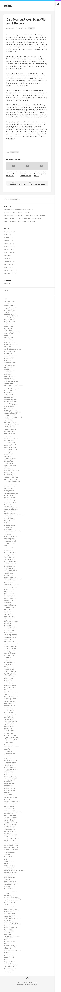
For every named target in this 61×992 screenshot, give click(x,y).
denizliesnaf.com (8, 744)
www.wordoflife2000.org (10, 447)
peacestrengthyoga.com (10, 810)
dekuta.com (7, 859)
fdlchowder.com (8, 833)
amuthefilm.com (8, 609)
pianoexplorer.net (8, 876)
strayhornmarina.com (9, 593)
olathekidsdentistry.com (10, 476)
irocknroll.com (7, 445)
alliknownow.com (8, 582)
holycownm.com (8, 712)
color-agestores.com (9, 543)
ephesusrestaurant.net (9, 884)
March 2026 (8, 240)
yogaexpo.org (7, 534)
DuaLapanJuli (23, 28)
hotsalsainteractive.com (10, 314)
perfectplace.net (8, 529)
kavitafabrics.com (8, 708)
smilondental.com (8, 488)
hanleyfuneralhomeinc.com (11, 477)
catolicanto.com (8, 524)
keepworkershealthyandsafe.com (12, 349)
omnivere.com (7, 323)
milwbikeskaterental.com (10, 685)
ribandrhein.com (8, 520)
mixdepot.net (7, 863)
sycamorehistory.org (9, 867)
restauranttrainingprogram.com (12, 508)
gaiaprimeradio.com (9, 662)
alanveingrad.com (8, 678)
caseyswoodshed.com (10, 740)
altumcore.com (8, 755)
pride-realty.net (7, 925)
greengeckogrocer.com (10, 497)
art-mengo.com (8, 660)
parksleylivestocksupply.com (11, 540)
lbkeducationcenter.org (9, 525)
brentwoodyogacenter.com (11, 845)
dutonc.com (7, 666)
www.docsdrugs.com (9, 829)
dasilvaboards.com (9, 589)
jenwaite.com (7, 934)
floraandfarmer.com (9, 419)
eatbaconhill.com (8, 330)
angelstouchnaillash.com (10, 484)
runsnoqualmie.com (9, 827)
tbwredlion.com (8, 904)
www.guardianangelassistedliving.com (13, 899)
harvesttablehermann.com (10, 413)
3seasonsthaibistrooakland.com (12, 531)
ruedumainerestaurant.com (11, 621)
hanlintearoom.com (9, 931)
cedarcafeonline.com (9, 317)
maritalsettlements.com (10, 684)
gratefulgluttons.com (9, 556)
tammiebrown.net (8, 664)
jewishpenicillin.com (9, 511)
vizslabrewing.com (8, 460)
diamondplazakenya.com (10, 902)
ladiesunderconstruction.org (11, 404)
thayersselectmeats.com (10, 762)
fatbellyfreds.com (8, 888)
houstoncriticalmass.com (10, 577)
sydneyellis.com (8, 504)
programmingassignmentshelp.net (12, 332)
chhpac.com (7, 954)
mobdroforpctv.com (9, 557)
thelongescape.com (9, 667)
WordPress (27, 984)
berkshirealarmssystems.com (11, 458)
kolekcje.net (7, 522)
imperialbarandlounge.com (11, 438)
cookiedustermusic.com (10, 705)
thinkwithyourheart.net (9, 442)
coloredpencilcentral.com (10, 435)
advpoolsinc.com (8, 733)
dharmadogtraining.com (10, 955)
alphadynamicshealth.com (10, 927)
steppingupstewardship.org (11, 849)
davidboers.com (8, 781)
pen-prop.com (7, 799)
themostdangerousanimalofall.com (13, 579)
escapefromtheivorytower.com (12, 424)
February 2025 (9, 264)
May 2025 (7, 255)
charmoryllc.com (8, 573)
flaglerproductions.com (10, 595)
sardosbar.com (8, 454)
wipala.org (6, 545)
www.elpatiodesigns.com (10, 890)
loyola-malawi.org (8, 547)
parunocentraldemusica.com (11, 897)
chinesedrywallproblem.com (11, 698)
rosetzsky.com (7, 623)
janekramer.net (7, 657)
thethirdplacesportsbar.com (11, 883)
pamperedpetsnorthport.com (11, 470)
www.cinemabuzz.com (9, 861)
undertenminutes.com (9, 321)
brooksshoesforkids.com (10, 760)
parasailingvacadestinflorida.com (12, 923)
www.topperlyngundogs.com (11, 804)
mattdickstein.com (8, 785)
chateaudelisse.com (9, 383)
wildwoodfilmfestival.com (10, 387)
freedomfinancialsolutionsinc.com (12, 812)
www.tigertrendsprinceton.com (11, 801)
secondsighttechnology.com (11, 493)
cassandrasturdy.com (9, 559)
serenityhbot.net (8, 794)
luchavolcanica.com (9, 710)
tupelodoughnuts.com (9, 474)
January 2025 (8, 267)
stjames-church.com (9, 628)
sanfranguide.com (8, 572)
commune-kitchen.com (10, 607)
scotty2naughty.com (9, 630)
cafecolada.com (8, 564)
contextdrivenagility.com (10, 637)
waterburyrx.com (8, 731)
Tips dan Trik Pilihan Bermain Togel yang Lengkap (40, 174)
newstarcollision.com (9, 490)
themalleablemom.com (10, 648)
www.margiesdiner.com (10, 831)
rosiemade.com (8, 472)
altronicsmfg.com (8, 328)
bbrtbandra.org (8, 360)
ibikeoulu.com (7, 639)
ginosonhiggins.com (9, 680)
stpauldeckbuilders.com (10, 824)
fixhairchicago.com (9, 742)
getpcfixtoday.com (8, 358)
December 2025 (9, 249)
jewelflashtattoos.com (9, 356)
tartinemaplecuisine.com (10, 655)
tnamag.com (7, 758)
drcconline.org (7, 728)
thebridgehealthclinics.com (10, 769)
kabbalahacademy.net (9, 486)
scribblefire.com (8, 532)
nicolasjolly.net (7, 612)
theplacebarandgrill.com (10, 730)
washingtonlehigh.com (9, 852)
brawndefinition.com (9, 596)
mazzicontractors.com (10, 881)
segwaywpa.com (8, 765)
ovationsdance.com (9, 518)
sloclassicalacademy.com (10, 588)
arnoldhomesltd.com (9, 433)
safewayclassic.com (9, 340)
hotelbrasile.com (8, 390)
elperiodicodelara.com (9, 305)
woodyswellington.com (10, 886)
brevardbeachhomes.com (10, 422)
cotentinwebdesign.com (10, 401)
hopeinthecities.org (9, 554)
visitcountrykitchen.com (10, 675)
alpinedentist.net (8, 374)
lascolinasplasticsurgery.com (11, 838)
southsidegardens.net (9, 877)
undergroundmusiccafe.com (11, 968)
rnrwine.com (7, 943)
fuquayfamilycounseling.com (11, 947)
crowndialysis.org (8, 506)
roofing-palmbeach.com (10, 429)
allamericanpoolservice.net (10, 509)
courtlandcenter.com (9, 723)
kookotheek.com (8, 378)
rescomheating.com (9, 961)
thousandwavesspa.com (10, 721)
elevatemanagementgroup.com (12, 936)
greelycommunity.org (9, 620)
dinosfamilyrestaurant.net (10, 410)
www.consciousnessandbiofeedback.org (14, 870)
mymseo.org (7, 952)
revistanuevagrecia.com (10, 627)
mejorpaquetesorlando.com (11, 479)
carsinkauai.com (8, 920)
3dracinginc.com (8, 575)
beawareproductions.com (10, 636)
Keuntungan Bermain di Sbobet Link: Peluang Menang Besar (20, 221)
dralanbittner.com (8, 461)
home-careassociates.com (11, 536)
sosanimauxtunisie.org (10, 371)
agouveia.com (7, 948)
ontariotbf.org (7, 346)
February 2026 (9, 243)
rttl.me (8, 5)
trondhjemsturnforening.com (11, 900)
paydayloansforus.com (10, 337)
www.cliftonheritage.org (10, 840)
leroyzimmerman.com (9, 938)
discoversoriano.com (9, 566)
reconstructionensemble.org (11, 707)
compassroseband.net (9, 753)
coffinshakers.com (9, 641)
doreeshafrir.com (8, 632)
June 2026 (8, 237)
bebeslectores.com (9, 406)
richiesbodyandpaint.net (10, 307)
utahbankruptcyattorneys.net (11, 444)
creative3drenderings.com (10, 776)
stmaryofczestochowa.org (11, 643)
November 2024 (9, 273)
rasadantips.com (8, 324)
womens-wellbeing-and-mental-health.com (14, 515)
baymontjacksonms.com (10, 687)
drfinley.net (6, 939)
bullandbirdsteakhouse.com (11, 836)
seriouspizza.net (8, 751)
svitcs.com (7, 749)
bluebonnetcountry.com (10, 362)
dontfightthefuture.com (9, 431)
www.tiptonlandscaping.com (11, 847)
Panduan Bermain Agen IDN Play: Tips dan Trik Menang (19, 209)
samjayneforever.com (9, 913)
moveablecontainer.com (10, 396)
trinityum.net (7, 879)
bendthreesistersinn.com (10, 699)
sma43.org (7, 842)
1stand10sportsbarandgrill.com (12, 481)
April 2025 (7, 258)
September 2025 (9, 252)
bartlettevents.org (8, 394)
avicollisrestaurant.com (10, 726)
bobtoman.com (8, 369)
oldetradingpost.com (9, 403)
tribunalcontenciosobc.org (10, 586)
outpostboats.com (9, 550)
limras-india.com (8, 303)
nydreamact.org (8, 353)
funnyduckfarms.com (9, 932)
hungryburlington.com (9, 652)
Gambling (31, 28)
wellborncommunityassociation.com (13, 385)
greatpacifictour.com (9, 717)
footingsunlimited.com (9, 826)
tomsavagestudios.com (10, 513)
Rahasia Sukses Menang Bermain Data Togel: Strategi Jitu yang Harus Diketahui (25, 215)
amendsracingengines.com (11, 815)
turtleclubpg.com (8, 716)
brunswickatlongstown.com (11, 653)
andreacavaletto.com (9, 538)
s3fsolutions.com (8, 420)
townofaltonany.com (9, 689)
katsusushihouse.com (9, 618)
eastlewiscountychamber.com (11, 584)
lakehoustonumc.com (9, 788)
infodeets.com (7, 312)
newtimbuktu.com (8, 326)
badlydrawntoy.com (9, 787)
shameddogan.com (9, 772)
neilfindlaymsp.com (9, 724)
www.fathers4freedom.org (10, 803)
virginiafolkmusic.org (9, 516)
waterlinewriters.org (9, 771)
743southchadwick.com (10, 426)
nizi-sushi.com (7, 659)
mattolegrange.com (9, 669)
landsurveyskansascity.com (11, 822)
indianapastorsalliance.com (11, 737)
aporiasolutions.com (9, 763)
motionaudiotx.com (9, 957)
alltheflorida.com (8, 916)
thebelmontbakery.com (9, 339)
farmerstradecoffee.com (10, 778)
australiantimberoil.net (9, 408)
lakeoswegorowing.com (10, 945)
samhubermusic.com (9, 970)
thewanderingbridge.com (10, 646)
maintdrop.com (8, 367)
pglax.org (6, 691)
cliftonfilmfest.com (9, 436)
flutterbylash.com (8, 929)
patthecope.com (8, 748)
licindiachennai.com (9, 308)
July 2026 (7, 234)
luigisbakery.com (8, 854)
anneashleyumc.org (9, 820)
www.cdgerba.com (9, 895)
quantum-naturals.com (10, 907)
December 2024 (9, 270)
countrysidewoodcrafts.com (11, 342)
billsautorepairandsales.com (11, 906)
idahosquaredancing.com (10, 449)
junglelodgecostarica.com (10, 671)
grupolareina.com (8, 397)
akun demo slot (14, 152)
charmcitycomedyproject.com (11, 634)
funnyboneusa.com (9, 703)
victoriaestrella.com (9, 719)
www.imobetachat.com (10, 783)
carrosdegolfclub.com (9, 415)
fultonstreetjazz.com (9, 392)
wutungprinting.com (9, 682)
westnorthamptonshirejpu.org (11, 388)
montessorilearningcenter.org (11, 909)
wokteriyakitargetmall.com (10, 500)
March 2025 (8, 261)
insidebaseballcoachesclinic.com (12, 918)
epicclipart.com (8, 364)
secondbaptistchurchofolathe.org (12, 950)
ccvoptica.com (8, 851)
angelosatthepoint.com (10, 735)
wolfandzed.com (8, 858)
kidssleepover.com (8, 333)
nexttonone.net (7, 792)
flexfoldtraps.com (8, 813)
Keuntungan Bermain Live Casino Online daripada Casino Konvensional (23, 218)
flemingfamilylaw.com (9, 941)
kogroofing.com (8, 372)
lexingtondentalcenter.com (10, 502)
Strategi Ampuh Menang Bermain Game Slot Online (18, 212)
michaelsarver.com (9, 495)
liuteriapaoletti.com (9, 694)
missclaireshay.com (9, 301)
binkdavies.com (8, 602)
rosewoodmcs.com (9, 865)
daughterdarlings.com (9, 310)
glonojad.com (7, 625)
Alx (36, 984)
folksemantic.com (8, 452)
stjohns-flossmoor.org (9, 701)
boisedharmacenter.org (10, 541)
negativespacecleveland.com (11, 692)
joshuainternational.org (10, 795)
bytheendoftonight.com (10, 552)
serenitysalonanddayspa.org (11, 316)
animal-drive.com (8, 756)
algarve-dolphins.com (9, 676)
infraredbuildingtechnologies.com (12, 412)
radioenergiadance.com (10, 376)
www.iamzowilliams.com (10, 872)
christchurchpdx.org (9, 604)
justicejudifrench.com (9, 644)
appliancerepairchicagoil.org (11, 344)
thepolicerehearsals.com (10, 580)
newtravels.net (7, 335)
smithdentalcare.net (9, 966)
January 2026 (8, 246)
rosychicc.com (8, 548)
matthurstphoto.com (9, 915)
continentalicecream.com (10, 598)
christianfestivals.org (9, 673)
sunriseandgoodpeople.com (11, 696)
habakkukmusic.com (9, 790)
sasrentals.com (8, 492)
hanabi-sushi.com (8, 856)
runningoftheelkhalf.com (10, 806)
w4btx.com (7, 483)
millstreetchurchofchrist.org (11, 922)
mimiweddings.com (9, 963)
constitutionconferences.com (11, 746)
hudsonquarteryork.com (10, 891)
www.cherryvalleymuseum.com (12, 399)
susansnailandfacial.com (10, 797)
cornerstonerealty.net (9, 868)
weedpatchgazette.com (10, 465)
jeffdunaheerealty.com (9, 808)
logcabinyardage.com (9, 780)
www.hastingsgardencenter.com (12, 874)
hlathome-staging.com (9, 499)
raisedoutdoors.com (9, 440)
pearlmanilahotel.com (9, 365)
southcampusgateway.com (11, 381)
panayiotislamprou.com (10, 380)
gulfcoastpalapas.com (9, 767)
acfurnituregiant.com (9, 319)
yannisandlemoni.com (9, 463)
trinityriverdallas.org (9, 527)
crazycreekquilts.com (9, 600)
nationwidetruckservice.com (11, 714)
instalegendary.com (9, 348)
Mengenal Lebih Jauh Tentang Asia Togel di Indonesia (25, 174)
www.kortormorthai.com (10, 817)
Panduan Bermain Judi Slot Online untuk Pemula (11, 174)
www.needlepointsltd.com (10, 835)
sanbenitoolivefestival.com (10, 561)
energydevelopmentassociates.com (13, 417)
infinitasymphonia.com (10, 614)
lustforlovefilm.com (9, 611)
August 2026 (8, 231)
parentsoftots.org (8, 774)
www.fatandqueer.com (9, 819)
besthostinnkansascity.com (11, 964)
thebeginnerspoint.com (10, 568)
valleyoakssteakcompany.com (11, 739)
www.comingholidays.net (10, 570)
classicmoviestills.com (10, 563)
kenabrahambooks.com (10, 605)
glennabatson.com (9, 591)
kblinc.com (7, 467)
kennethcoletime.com (9, 650)
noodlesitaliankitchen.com (10, 351)
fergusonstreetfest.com (10, 911)
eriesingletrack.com (9, 468)
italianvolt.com (7, 456)
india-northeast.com (9, 428)
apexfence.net (7, 971)
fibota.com (6, 893)
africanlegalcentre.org (9, 616)
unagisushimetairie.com (10, 355)
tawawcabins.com (8, 451)
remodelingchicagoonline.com (11, 844)
